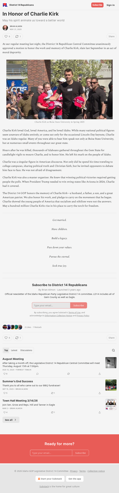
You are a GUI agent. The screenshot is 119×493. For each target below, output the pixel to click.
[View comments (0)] (37, 374)
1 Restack (37, 327)
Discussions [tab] (26, 350)
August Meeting (13, 358)
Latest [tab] (14, 350)
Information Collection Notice (58, 315)
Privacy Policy (83, 315)
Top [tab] (6, 350)
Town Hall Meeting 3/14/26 (20, 400)
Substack (44, 486)
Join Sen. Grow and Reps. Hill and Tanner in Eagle (28, 404)
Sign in (111, 4)
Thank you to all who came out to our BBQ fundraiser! (31, 385)
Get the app (74, 478)
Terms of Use (74, 312)
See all (9, 419)
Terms (82, 471)
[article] (59, 366)
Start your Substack (51, 478)
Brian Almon (16, 26)
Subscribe (97, 5)
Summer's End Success (17, 381)
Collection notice (96, 471)
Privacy (73, 471)
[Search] (113, 350)
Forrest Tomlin (23, 370)
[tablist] (18, 350)
